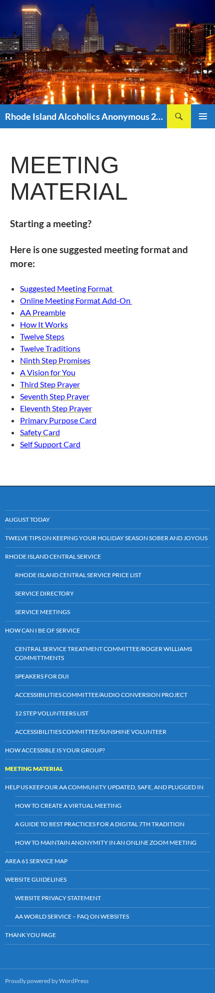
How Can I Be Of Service (42, 630)
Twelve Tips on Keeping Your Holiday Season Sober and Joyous (106, 538)
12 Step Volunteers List (51, 713)
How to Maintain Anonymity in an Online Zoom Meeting (105, 842)
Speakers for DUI (42, 676)
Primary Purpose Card (58, 420)
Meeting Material (34, 768)
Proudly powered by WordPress (46, 981)
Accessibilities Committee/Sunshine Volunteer (90, 731)
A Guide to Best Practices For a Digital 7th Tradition (99, 824)
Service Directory (44, 593)
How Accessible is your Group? (55, 750)
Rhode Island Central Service (53, 556)
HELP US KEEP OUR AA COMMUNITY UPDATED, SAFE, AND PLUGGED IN (104, 787)
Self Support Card (50, 444)
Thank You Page (30, 935)
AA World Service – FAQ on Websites (72, 916)
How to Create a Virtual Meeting (68, 805)
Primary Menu (203, 116)
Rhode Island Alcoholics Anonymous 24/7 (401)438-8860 (86, 116)
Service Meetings (42, 612)
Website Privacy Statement (58, 898)
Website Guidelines (35, 879)
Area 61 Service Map (36, 861)
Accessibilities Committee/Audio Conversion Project (101, 694)
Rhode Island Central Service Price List (78, 575)
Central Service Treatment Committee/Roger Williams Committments (103, 653)
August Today (27, 519)
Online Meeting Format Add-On (76, 300)
